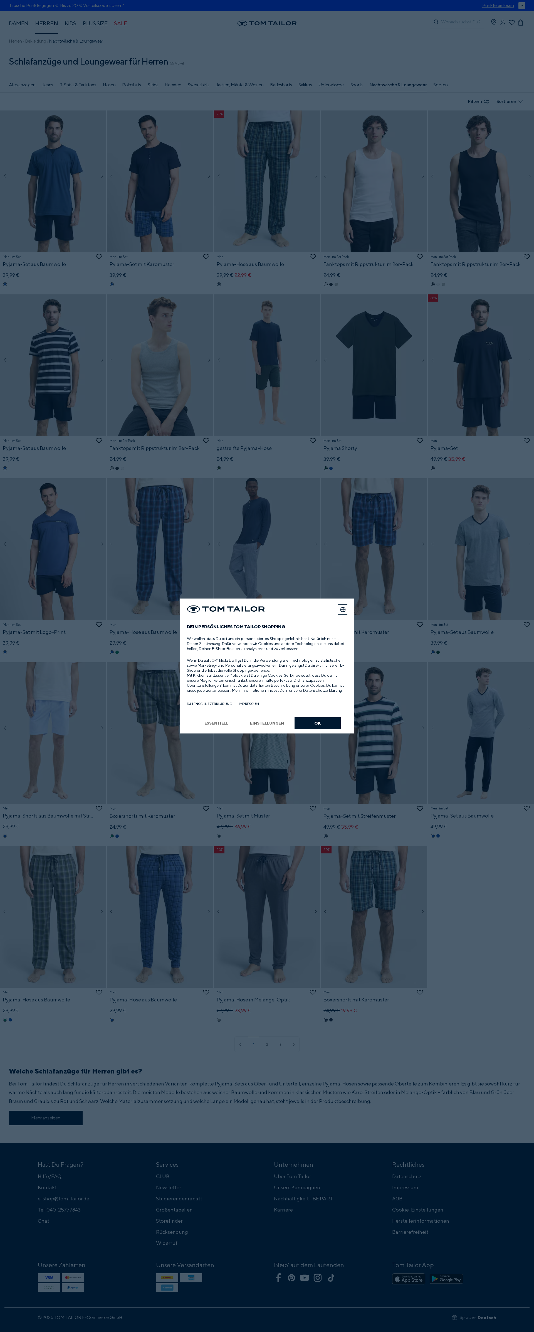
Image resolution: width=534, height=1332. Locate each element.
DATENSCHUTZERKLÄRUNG (209, 704)
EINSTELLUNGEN (267, 723)
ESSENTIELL (216, 723)
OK (317, 723)
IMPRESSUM (249, 704)
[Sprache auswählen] (342, 609)
